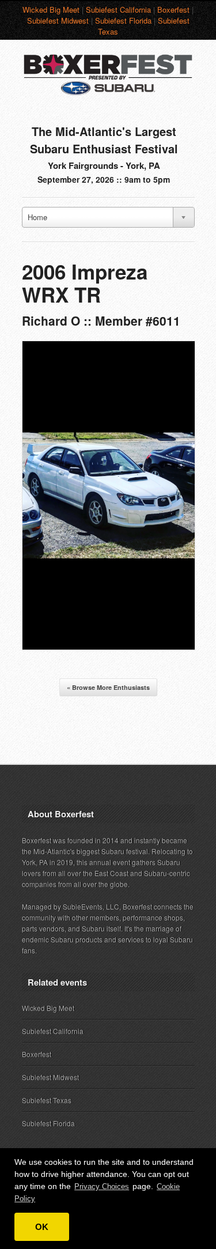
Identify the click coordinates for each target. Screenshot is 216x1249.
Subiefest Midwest (58, 20)
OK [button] (41, 1227)
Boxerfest (173, 9)
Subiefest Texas (46, 1100)
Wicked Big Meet (50, 9)
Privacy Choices (101, 1186)
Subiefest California (118, 9)
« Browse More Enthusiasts (108, 687)
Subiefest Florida (123, 20)
